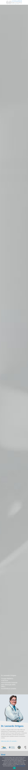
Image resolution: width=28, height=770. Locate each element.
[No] (26, 763)
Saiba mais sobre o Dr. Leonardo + (9, 741)
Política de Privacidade (20, 765)
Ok (14, 768)
